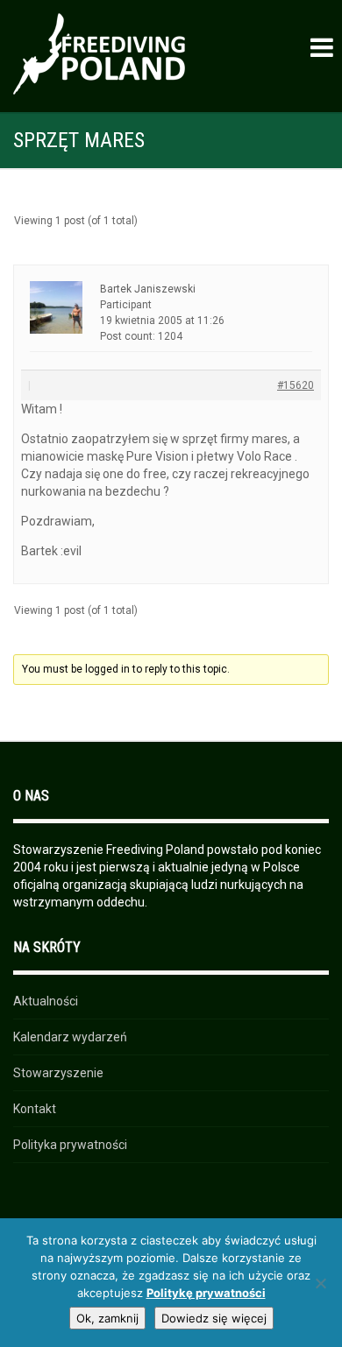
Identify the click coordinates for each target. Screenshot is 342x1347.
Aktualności (45, 1001)
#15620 (295, 385)
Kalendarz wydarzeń (70, 1037)
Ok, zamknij (107, 1318)
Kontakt (34, 1109)
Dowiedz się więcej (214, 1318)
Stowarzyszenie (58, 1073)
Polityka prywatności (70, 1145)
